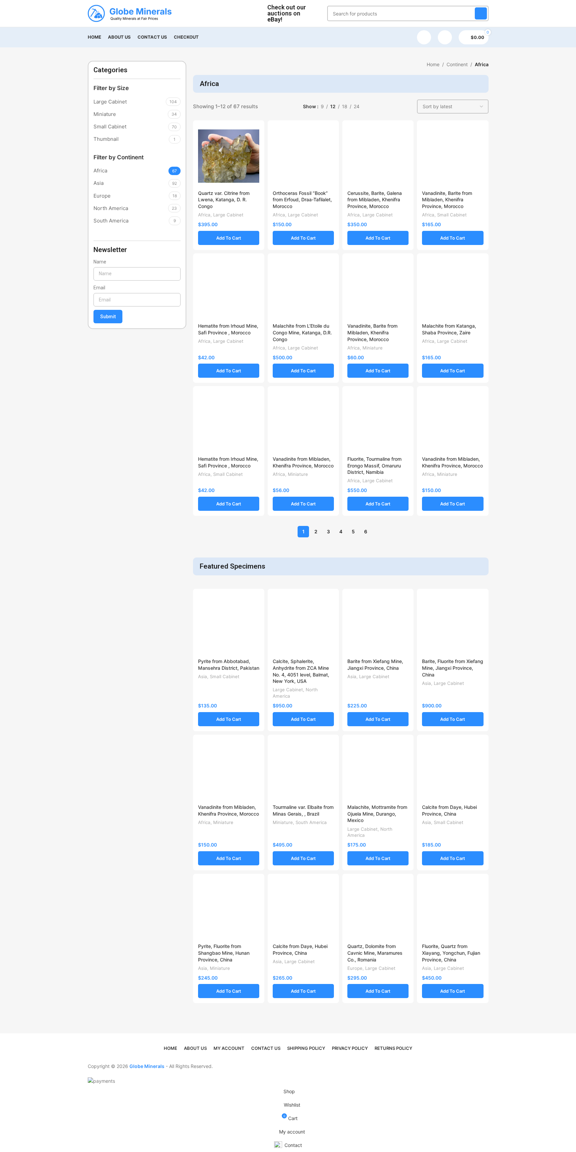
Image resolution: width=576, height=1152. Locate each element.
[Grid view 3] (394, 106)
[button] (228, 238)
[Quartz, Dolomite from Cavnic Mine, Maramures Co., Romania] (378, 909)
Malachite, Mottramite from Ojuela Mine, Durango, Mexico (377, 813)
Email (99, 287)
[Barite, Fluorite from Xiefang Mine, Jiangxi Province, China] (452, 624)
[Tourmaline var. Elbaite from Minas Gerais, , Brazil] (303, 770)
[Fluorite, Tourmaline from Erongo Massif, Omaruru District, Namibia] (378, 421)
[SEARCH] (481, 13)
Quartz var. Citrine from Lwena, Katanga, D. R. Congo (223, 199)
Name (99, 261)
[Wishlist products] (424, 37)
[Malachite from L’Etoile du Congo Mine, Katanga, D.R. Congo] (303, 289)
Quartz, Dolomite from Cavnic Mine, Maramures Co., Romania (374, 952)
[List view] (373, 106)
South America (311, 822)
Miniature (372, 348)
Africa (204, 214)
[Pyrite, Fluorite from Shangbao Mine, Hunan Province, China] (228, 909)
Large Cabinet (228, 214)
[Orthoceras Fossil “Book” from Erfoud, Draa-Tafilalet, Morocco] (303, 156)
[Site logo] (130, 13)
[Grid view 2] (384, 106)
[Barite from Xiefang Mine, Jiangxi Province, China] (378, 624)
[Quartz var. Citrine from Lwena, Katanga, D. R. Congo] (228, 156)
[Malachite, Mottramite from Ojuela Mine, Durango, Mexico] (378, 770)
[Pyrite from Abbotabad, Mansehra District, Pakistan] (228, 624)
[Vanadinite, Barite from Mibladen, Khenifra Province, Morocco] (452, 156)
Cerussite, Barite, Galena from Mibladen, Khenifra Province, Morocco (374, 199)
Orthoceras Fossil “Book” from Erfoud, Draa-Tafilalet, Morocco (302, 199)
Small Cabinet (452, 214)
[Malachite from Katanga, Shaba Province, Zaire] (452, 289)
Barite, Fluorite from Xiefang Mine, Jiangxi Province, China (452, 667)
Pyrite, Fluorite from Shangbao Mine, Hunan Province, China (223, 952)
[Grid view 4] (405, 106)
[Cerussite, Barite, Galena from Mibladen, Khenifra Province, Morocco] (378, 156)
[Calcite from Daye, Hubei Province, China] (452, 770)
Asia (202, 676)
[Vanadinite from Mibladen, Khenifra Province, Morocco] (303, 421)
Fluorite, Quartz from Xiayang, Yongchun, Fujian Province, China (451, 952)
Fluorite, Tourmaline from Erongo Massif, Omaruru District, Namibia (374, 465)
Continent (457, 64)
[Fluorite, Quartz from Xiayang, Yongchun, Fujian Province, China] (452, 909)
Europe (354, 968)
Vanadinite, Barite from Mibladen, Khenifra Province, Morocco (447, 199)
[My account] (444, 37)
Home (433, 64)
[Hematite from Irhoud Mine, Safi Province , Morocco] (228, 289)
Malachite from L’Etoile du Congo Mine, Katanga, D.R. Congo (302, 332)
